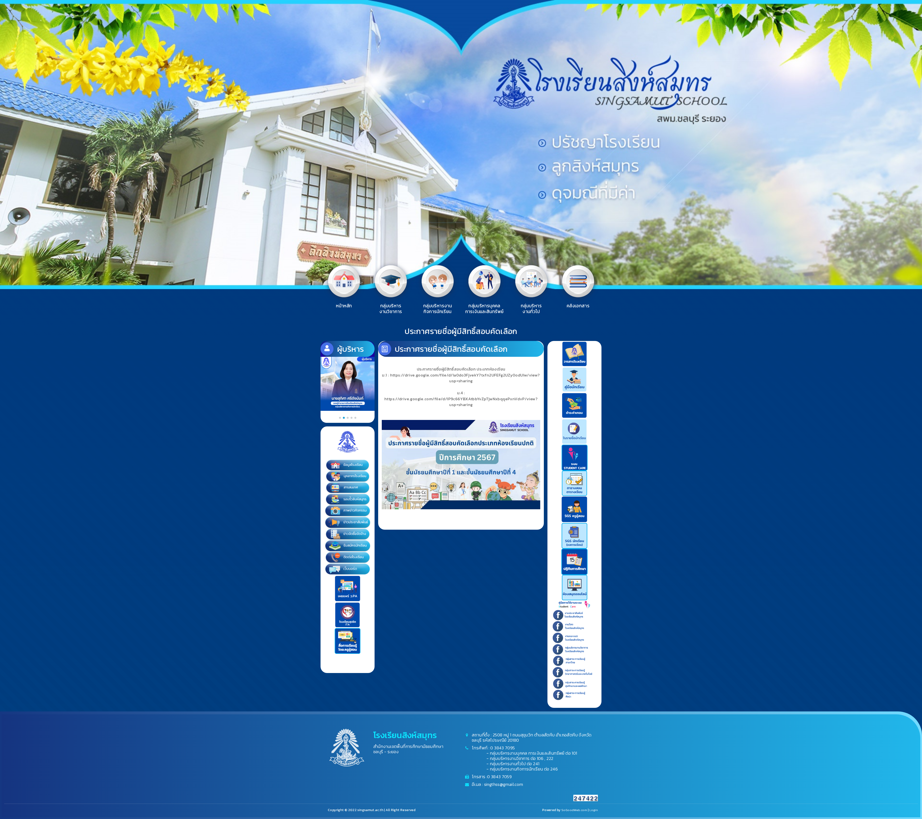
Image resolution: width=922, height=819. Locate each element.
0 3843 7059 (499, 776)
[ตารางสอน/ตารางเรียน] (574, 483)
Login (593, 810)
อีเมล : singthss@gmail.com (497, 784)
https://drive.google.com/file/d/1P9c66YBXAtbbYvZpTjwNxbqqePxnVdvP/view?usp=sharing (461, 402)
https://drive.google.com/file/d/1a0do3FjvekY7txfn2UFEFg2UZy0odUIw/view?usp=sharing (465, 378)
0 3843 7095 (502, 748)
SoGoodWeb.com (574, 810)
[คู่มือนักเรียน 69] (574, 379)
